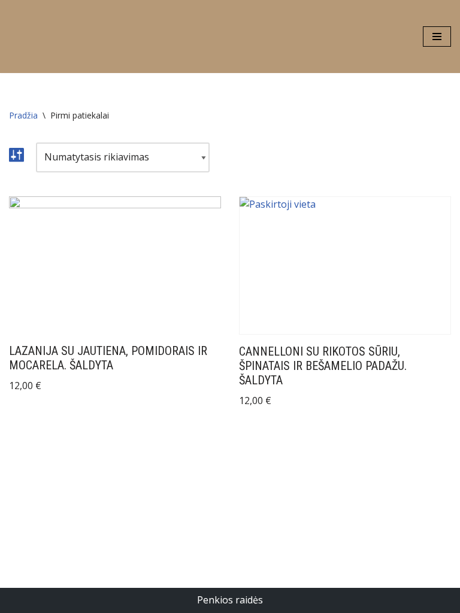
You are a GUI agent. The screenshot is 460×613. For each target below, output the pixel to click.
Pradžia (23, 115)
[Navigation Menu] (437, 36)
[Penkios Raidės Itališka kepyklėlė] (45, 36)
